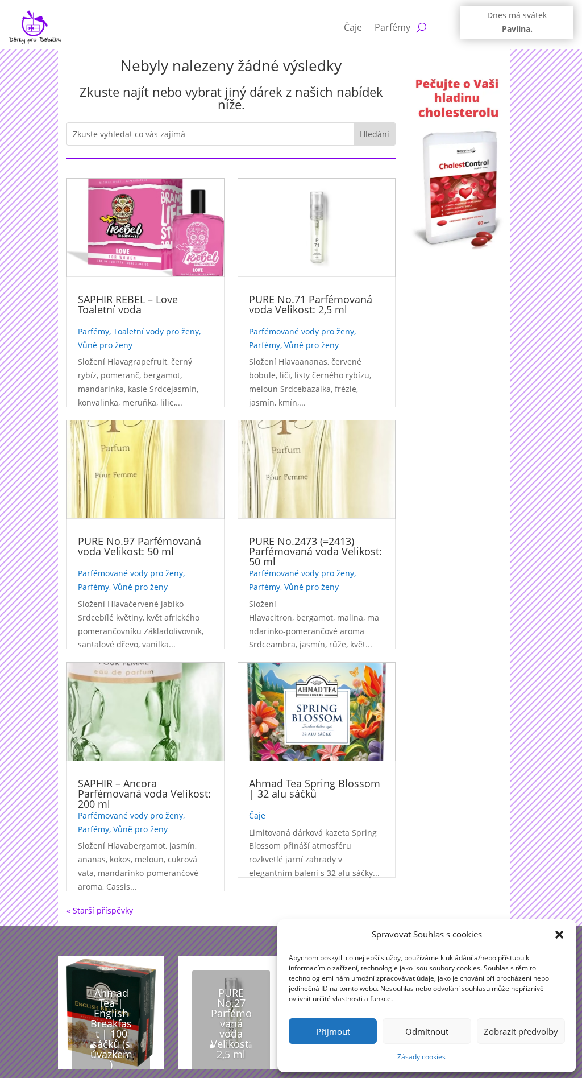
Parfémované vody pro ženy (130, 573)
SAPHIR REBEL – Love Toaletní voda (128, 304)
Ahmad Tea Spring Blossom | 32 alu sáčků (314, 788)
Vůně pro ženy (105, 345)
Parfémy (392, 27)
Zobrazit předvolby (521, 1031)
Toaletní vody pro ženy (156, 331)
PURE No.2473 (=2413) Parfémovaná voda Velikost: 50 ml (315, 551)
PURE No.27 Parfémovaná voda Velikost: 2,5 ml (231, 1023)
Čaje (353, 27)
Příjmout (333, 1031)
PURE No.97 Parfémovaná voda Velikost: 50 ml (139, 546)
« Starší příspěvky (99, 910)
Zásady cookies (421, 1057)
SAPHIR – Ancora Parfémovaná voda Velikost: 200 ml (144, 794)
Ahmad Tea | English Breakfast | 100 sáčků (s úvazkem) (111, 1028)
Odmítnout (426, 1031)
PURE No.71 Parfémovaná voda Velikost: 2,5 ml (310, 304)
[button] (559, 934)
